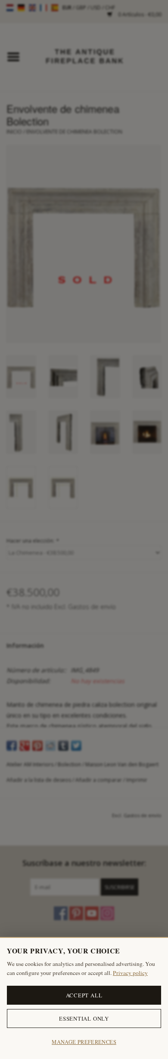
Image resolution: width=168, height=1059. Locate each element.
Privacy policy (130, 973)
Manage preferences (84, 1042)
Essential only (84, 1018)
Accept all (84, 995)
